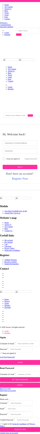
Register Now (20, 178)
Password (3, 349)
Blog (6, 11)
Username (3, 403)
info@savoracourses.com (13, 275)
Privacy (7, 301)
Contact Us (8, 231)
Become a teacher (10, 262)
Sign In (20, 167)
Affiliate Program (10, 260)
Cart (5, 244)
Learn (6, 15)
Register (7, 35)
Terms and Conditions (12, 250)
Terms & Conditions (19, 424)
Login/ (6, 33)
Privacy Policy (9, 248)
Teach (6, 13)
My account (8, 240)
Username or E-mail (7, 374)
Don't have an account (8, 391)
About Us (7, 9)
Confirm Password (6, 420)
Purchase (7, 307)
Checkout (7, 246)
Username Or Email (7, 343)
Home (6, 5)
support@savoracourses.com (14, 273)
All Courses (8, 7)
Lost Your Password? (7, 357)
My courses (8, 242)
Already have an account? (9, 433)
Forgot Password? (31, 159)
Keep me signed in (13, 159)
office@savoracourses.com (13, 277)
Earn (6, 17)
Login (6, 331)
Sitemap (7, 305)
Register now (20, 429)
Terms (6, 303)
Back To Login (5, 389)
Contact (7, 19)
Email (2, 409)
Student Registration (11, 264)
